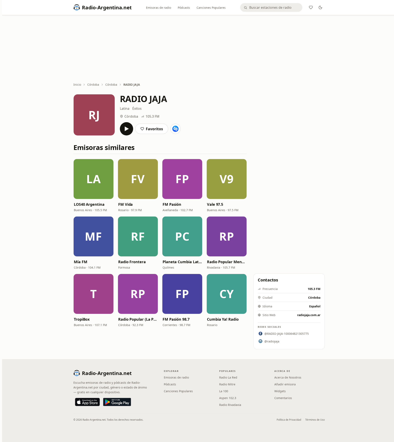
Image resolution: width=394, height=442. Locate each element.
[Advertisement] (199, 49)
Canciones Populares (211, 8)
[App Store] (87, 402)
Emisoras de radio (158, 8)
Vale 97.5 (215, 204)
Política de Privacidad (289, 419)
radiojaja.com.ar (308, 315)
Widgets (280, 391)
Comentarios (283, 398)
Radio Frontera (132, 261)
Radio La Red (228, 377)
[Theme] (320, 7)
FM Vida (125, 204)
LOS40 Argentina (89, 204)
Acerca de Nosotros (287, 377)
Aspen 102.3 (227, 398)
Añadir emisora (285, 384)
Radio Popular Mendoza (226, 261)
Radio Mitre (227, 384)
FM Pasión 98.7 (176, 319)
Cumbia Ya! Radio (223, 319)
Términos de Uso (315, 419)
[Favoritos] (310, 7)
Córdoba (93, 84)
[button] (93, 179)
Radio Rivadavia (230, 405)
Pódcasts (184, 8)
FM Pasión (172, 204)
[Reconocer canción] (175, 129)
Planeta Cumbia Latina (182, 261)
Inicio (77, 84)
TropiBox (82, 319)
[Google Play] (117, 402)
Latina (124, 108)
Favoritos (154, 128)
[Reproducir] (126, 128)
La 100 (223, 391)
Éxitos (137, 108)
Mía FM (80, 261)
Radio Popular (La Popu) (138, 319)
